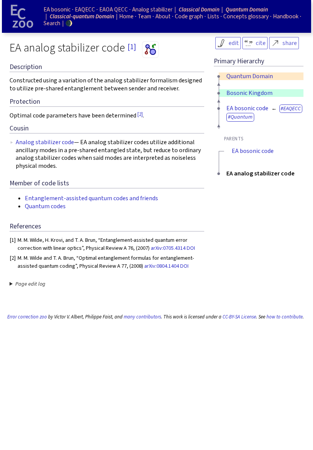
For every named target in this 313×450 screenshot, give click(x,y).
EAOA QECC (113, 9)
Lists (213, 16)
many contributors (142, 316)
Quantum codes (45, 206)
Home (126, 16)
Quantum (242, 117)
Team (144, 16)
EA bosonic (57, 9)
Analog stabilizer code (45, 142)
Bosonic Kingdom (249, 93)
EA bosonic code (247, 108)
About (163, 16)
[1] (131, 47)
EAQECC (292, 108)
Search (52, 23)
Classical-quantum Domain (82, 16)
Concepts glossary (246, 16)
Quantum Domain (249, 76)
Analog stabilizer (152, 9)
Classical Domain (199, 9)
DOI (191, 248)
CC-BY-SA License (239, 316)
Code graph (189, 16)
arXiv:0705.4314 (168, 248)
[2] (140, 114)
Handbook (285, 16)
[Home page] (22, 16)
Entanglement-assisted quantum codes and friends (91, 198)
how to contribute (284, 316)
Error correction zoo (27, 316)
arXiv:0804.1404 (161, 266)
